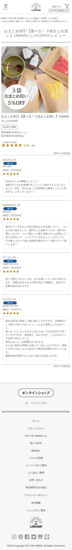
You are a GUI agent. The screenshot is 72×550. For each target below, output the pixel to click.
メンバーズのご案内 (36, 465)
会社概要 (36, 502)
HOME (4, 18)
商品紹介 (36, 450)
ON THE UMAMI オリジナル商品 (23, 18)
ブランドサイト (36, 428)
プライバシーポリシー (36, 495)
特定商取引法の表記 (36, 487)
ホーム (36, 421)
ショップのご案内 (36, 510)
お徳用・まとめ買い (50, 18)
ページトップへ (39, 403)
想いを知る (36, 443)
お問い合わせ (36, 480)
